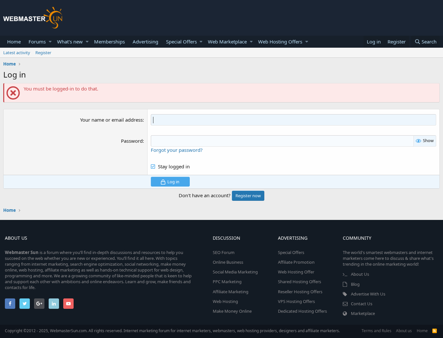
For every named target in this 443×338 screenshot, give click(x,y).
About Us (360, 274)
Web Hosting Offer (296, 272)
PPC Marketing (227, 281)
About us (404, 330)
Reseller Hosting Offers (300, 292)
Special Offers (181, 41)
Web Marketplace (227, 41)
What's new (70, 41)
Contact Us (361, 304)
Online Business (228, 262)
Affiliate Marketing (230, 292)
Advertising (145, 41)
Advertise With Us (368, 294)
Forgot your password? (177, 150)
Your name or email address (111, 119)
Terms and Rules (376, 330)
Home (14, 41)
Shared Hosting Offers (299, 281)
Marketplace (363, 313)
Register (43, 52)
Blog (355, 284)
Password (132, 141)
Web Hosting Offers (280, 41)
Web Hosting (225, 301)
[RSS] (434, 330)
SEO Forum (223, 252)
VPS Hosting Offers (296, 301)
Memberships (109, 41)
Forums (37, 41)
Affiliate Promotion (296, 262)
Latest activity (16, 52)
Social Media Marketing (235, 272)
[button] (50, 42)
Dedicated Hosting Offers (302, 311)
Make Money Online (232, 311)
